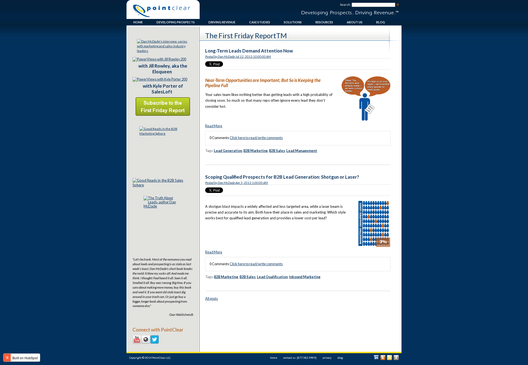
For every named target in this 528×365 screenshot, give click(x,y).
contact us (289, 357)
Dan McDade (226, 56)
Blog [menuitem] (380, 22)
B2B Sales (277, 151)
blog (340, 357)
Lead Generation (228, 151)
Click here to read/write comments (256, 138)
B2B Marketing (255, 151)
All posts (211, 299)
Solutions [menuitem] (293, 22)
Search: (345, 4)
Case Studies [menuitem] (259, 22)
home (273, 357)
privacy (327, 357)
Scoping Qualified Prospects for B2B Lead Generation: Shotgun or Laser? (282, 177)
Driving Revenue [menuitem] (221, 22)
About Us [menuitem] (354, 22)
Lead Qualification (272, 277)
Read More (213, 126)
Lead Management (301, 151)
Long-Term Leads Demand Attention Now (249, 51)
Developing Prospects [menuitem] (175, 22)
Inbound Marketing (304, 277)
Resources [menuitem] (324, 22)
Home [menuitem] (138, 22)
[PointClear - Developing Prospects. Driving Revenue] (163, 17)
